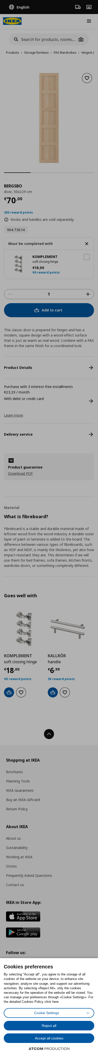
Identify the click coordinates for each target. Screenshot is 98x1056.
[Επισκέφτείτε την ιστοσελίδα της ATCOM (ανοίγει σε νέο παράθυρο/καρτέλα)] (49, 1048)
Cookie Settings (46, 1013)
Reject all (49, 1026)
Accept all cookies (49, 1038)
